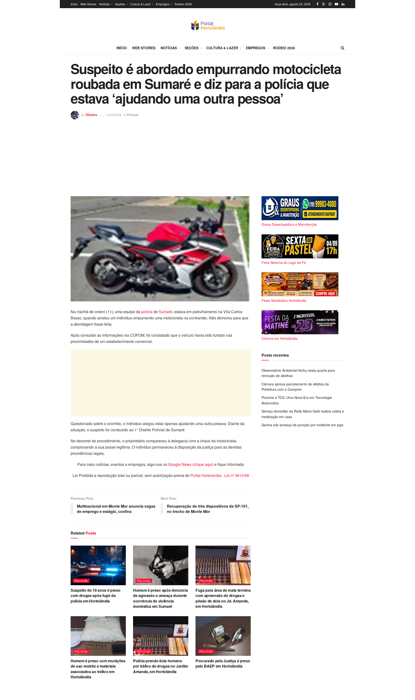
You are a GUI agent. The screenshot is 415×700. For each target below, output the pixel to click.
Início (74, 4)
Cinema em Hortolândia (280, 338)
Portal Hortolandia (206, 475)
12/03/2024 (113, 114)
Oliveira (91, 114)
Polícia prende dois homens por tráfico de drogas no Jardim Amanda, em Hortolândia (160, 666)
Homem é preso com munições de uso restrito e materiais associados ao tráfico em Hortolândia (98, 669)
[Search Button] (342, 48)
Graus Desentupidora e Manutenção (289, 224)
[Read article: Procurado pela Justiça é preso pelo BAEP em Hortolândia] (223, 636)
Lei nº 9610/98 (236, 475)
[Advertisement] (207, 155)
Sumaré (165, 311)
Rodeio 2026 (183, 4)
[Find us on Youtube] (336, 4)
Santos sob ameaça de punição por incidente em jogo (302, 424)
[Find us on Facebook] (317, 4)
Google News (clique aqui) (191, 464)
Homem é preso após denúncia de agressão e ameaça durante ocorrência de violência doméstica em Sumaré (160, 598)
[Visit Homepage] (207, 25)
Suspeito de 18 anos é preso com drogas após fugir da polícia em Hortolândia (95, 595)
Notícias (104, 4)
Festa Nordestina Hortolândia (284, 300)
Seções (120, 4)
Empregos (162, 4)
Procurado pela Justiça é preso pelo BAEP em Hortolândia (222, 663)
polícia (147, 311)
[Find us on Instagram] (330, 4)
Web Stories (88, 4)
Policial (132, 114)
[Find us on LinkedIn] (343, 4)
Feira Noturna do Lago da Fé (284, 262)
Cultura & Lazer (140, 4)
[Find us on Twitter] (323, 4)
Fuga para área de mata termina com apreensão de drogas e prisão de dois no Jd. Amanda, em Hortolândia (222, 598)
